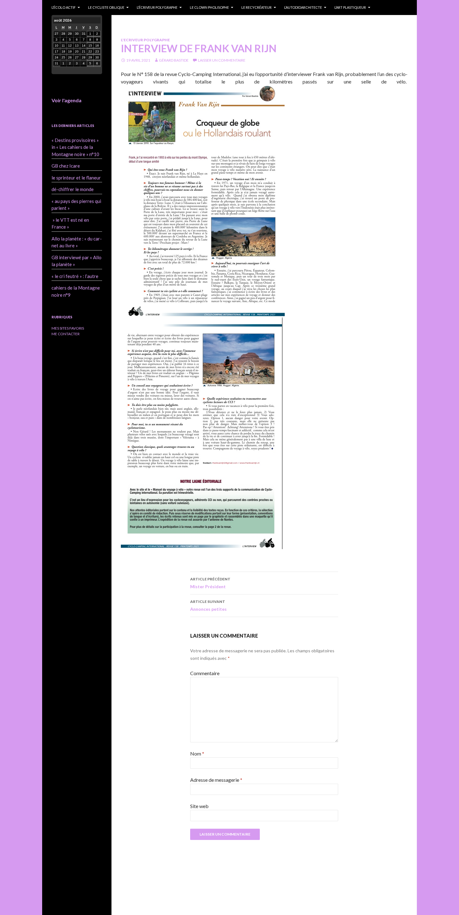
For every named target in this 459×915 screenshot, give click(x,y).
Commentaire (205, 673)
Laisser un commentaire (221, 60)
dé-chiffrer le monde (73, 189)
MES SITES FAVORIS (68, 328)
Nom (197, 753)
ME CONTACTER (66, 333)
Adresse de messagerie (216, 780)
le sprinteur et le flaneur (76, 177)
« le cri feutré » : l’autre (75, 276)
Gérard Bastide (174, 60)
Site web (199, 806)
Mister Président (210, 583)
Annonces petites (208, 605)
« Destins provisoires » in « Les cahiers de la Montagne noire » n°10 (75, 147)
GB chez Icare (66, 166)
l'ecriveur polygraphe (145, 40)
